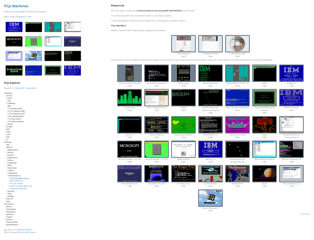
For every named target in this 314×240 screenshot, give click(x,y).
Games (10, 160)
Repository (21, 16)
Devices (10, 155)
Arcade (9, 126)
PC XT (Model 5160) (16, 111)
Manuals (10, 214)
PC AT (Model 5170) (16, 114)
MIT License (30, 232)
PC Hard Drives (14, 119)
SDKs (9, 165)
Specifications (12, 224)
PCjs (8, 201)
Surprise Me (31, 88)
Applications (12, 150)
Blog (13, 16)
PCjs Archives (12, 222)
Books (11, 170)
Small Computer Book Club (21, 186)
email (163, 21)
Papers (9, 217)
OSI (8, 137)
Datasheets (11, 209)
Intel (8, 132)
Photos (10, 219)
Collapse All (19, 88)
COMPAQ (11, 103)
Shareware (19, 178)
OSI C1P (10, 199)
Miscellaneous (20, 182)
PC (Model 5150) (15, 108)
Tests (9, 193)
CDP (9, 101)
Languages (12, 163)
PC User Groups (16, 183)
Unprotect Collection (18, 188)
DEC (8, 129)
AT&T (9, 98)
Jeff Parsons (27, 229)
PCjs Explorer (122, 21)
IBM (16, 114)
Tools (29, 16)
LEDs (9, 134)
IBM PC (19, 169)
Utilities (10, 196)
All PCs (16, 109)
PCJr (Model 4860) (15, 116)
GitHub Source (305, 214)
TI (7, 139)
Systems (11, 191)
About (6, 16)
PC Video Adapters (16, 121)
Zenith (10, 124)
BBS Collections (16, 181)
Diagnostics (12, 157)
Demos (10, 152)
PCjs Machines (16, 6)
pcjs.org (7, 229)
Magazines (12, 173)
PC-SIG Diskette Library (19, 178)
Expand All (8, 88)
